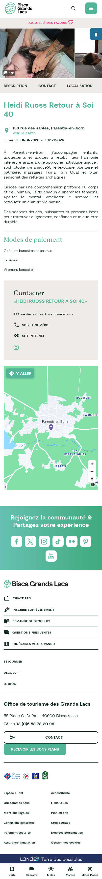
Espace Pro (21, 598)
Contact (47, 86)
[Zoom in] (92, 464)
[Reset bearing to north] (92, 479)
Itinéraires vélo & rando (33, 644)
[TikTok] (58, 541)
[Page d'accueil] (18, 8)
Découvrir (13, 672)
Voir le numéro (35, 325)
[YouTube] (51, 556)
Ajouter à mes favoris (51, 22)
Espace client (13, 793)
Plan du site (59, 813)
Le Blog (10, 684)
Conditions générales (19, 822)
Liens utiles (59, 803)
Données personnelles (67, 832)
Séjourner (13, 661)
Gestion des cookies (65, 842)
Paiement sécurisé (17, 832)
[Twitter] (30, 541)
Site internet (33, 335)
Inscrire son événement (33, 609)
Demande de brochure (31, 621)
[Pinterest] (85, 541)
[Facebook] (16, 541)
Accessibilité (60, 793)
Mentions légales (16, 813)
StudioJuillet (60, 822)
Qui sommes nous (16, 803)
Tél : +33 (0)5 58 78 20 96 (29, 723)
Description (15, 86)
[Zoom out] (92, 471)
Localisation (80, 86)
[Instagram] (44, 541)
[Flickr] (71, 541)
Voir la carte (24, 132)
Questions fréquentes (31, 632)
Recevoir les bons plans (35, 749)
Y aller (24, 373)
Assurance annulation (19, 842)
